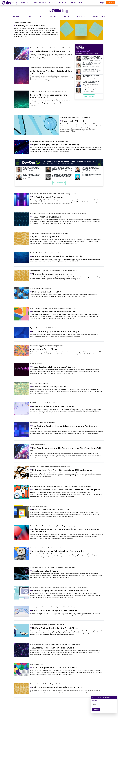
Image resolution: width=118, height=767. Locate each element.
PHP (40, 16)
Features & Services (76, 3)
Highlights (16, 16)
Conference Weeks (40, 3)
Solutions (63, 3)
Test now (110, 3)
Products (52, 3)
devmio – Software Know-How (11, 3)
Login (102, 3)
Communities (26, 3)
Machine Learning (99, 16)
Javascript (53, 16)
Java (29, 16)
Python (66, 16)
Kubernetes (81, 16)
